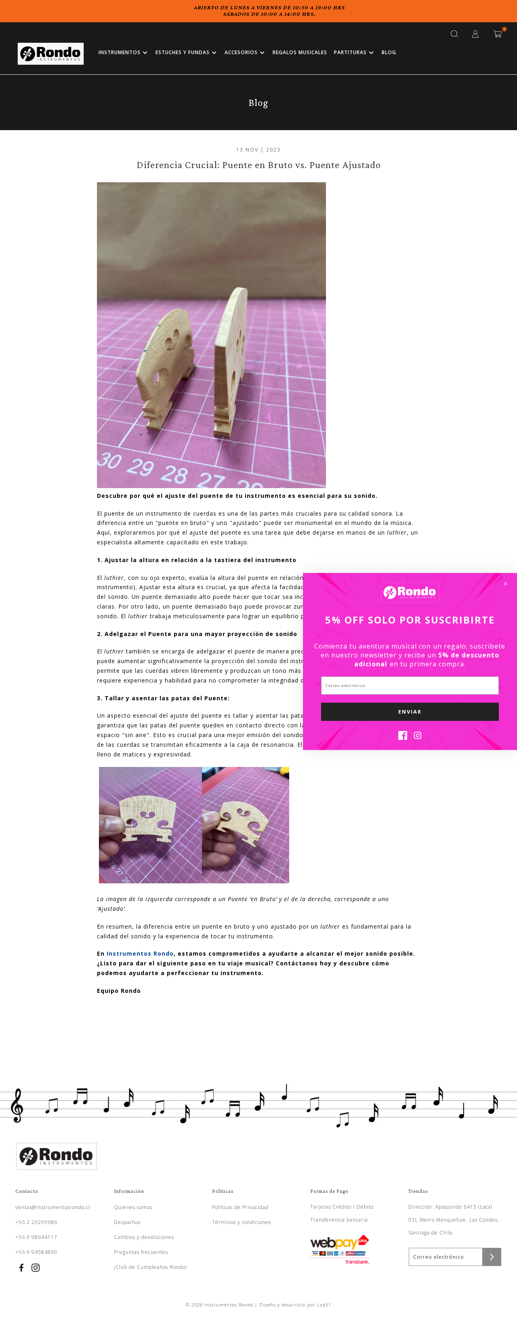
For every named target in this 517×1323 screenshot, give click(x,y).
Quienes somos (133, 1207)
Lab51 (324, 1305)
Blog (389, 52)
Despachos (127, 1222)
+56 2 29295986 (36, 1222)
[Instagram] (417, 737)
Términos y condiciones (241, 1222)
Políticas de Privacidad (240, 1207)
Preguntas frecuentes (141, 1252)
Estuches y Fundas (183, 52)
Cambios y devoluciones (144, 1237)
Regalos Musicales (300, 52)
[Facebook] (402, 737)
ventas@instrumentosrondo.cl (52, 1207)
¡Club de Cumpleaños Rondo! (150, 1267)
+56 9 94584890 (36, 1252)
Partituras (350, 52)
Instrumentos (120, 52)
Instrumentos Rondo (140, 953)
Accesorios (241, 52)
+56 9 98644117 (36, 1237)
